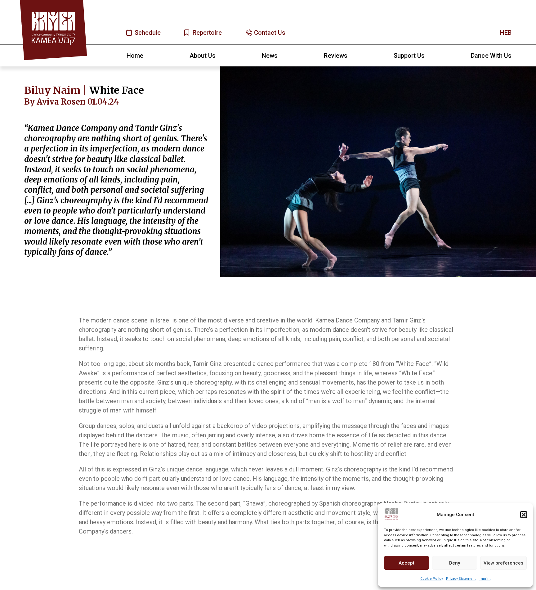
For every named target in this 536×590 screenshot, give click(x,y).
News (270, 55)
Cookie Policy (431, 579)
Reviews (335, 55)
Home (135, 55)
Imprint (484, 579)
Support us (409, 55)
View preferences (503, 563)
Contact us (270, 32)
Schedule (148, 32)
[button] (523, 514)
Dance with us (491, 55)
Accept (406, 563)
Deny (454, 563)
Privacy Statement (461, 579)
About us (203, 55)
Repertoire (207, 32)
